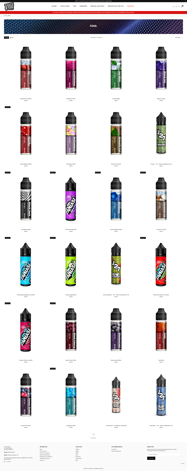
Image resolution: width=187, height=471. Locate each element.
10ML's (77, 453)
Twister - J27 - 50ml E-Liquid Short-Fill (161, 164)
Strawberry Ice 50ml (25, 98)
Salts (77, 455)
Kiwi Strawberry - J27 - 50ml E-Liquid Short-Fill (116, 295)
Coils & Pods (64, 6)
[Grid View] (11, 38)
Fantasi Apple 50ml (71, 295)
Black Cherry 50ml (71, 360)
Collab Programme (44, 458)
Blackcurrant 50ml (116, 360)
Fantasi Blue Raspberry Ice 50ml (26, 295)
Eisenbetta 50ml (70, 425)
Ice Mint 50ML (116, 98)
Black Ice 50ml (161, 98)
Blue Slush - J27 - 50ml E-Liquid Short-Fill (161, 425)
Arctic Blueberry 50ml (116, 229)
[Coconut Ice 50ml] (161, 199)
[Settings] (176, 6)
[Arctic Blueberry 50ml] (116, 199)
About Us (42, 460)
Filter (6, 37)
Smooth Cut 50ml (116, 164)
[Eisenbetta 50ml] (71, 395)
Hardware (83, 6)
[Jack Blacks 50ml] (26, 199)
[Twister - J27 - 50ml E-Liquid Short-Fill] (161, 134)
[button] (181, 6)
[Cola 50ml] (161, 330)
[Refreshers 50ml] (71, 134)
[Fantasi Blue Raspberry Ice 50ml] (26, 264)
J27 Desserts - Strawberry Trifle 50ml (116, 425)
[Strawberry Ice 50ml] (26, 68)
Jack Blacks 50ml (26, 229)
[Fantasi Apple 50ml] (71, 264)
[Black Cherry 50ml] (71, 330)
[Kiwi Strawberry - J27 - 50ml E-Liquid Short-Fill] (116, 264)
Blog (41, 449)
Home (5, 15)
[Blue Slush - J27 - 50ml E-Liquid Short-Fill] (161, 395)
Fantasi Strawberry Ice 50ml (161, 295)
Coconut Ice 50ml (161, 229)
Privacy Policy (43, 451)
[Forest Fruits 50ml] (26, 395)
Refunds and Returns (45, 455)
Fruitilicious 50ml (71, 98)
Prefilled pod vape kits (116, 6)
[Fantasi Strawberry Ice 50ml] (161, 264)
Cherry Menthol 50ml (26, 164)
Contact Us (114, 449)
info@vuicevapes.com (13, 455)
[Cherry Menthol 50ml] (26, 134)
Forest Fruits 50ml (26, 425)
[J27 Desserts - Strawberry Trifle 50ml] (116, 395)
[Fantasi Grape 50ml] (71, 199)
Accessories (79, 458)
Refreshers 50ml (70, 164)
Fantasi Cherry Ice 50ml (25, 360)
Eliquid (54, 6)
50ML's (77, 451)
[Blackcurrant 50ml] (116, 330)
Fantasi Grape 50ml (70, 229)
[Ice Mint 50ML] (116, 68)
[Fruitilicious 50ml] (71, 68)
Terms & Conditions (45, 453)
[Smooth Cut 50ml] (116, 134)
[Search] (173, 6)
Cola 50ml (161, 360)
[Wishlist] (179, 6)
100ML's (77, 449)
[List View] (13, 38)
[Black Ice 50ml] (161, 68)
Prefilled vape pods (97, 6)
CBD (74, 6)
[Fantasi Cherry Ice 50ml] (26, 330)
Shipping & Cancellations (46, 456)
